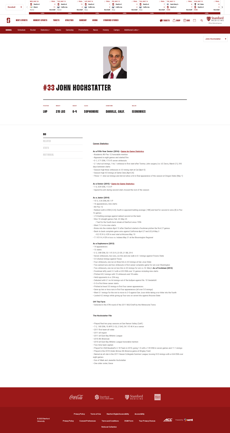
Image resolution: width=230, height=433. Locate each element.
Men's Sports (22, 20)
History (106, 30)
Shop (176, 21)
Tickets (56, 20)
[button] (222, 7)
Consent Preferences (87, 421)
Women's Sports (40, 20)
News (95, 30)
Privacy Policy (81, 414)
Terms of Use (95, 414)
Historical (48, 155)
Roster (33, 30)
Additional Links (131, 30)
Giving (95, 20)
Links (42, 13)
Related (47, 141)
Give (187, 21)
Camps (117, 30)
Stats (46, 148)
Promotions (83, 30)
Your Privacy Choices (147, 421)
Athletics (69, 20)
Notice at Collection (109, 427)
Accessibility (139, 414)
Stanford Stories (111, 20)
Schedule (21, 30)
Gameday (83, 20)
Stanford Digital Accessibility (120, 414)
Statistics (45, 30)
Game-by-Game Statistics (132, 151)
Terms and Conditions (110, 421)
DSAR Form (128, 421)
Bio (44, 134)
